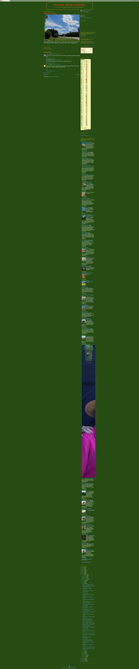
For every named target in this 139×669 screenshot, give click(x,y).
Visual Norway (84, 327)
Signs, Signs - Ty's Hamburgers (88, 633)
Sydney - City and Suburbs (87, 142)
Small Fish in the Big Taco (87, 524)
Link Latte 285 (85, 233)
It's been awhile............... (89, 296)
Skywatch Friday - (51, 13)
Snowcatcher (84, 151)
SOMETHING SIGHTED (86, 266)
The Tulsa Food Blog (86, 198)
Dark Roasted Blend (86, 232)
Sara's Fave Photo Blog (86, 225)
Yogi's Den (84, 173)
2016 (83, 567)
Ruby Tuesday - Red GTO (87, 621)
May (84, 651)
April (84, 652)
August (84, 580)
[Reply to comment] (57, 59)
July (84, 581)
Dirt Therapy (84, 181)
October (84, 577)
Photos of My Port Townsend (87, 483)
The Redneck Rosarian (86, 344)
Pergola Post (84, 593)
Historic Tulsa (84, 548)
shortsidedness (85, 152)
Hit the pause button (90, 257)
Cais (87, 207)
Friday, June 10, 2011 (50, 58)
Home (62, 74)
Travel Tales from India (86, 562)
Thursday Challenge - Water (87, 584)
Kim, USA (48, 64)
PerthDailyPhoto (85, 247)
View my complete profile (86, 17)
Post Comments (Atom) (54, 76)
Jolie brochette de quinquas (87, 500)
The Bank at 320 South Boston (89, 550)
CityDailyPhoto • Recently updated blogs (87, 559)
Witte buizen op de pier (86, 158)
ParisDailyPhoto (85, 534)
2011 (83, 573)
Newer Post (46, 74)
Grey (87, 510)
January (84, 656)
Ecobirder (84, 335)
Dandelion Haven (85, 543)
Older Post (78, 74)
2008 (83, 661)
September (85, 578)
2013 (83, 570)
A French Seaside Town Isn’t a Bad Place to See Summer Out (88, 167)
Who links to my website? (69, 667)
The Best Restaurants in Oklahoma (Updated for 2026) (88, 199)
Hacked (83, 484)
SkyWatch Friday (47, 47)
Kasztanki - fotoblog (86, 318)
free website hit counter (85, 135)
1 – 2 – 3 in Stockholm (86, 328)
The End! (87, 535)
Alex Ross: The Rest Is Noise (87, 240)
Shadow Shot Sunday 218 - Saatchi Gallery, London (90, 526)
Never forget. (88, 274)
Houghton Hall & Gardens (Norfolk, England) (89, 183)
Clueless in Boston (85, 280)
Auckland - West (85, 287)
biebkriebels (84, 191)
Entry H (83, 288)
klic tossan (84, 206)
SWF (47, 69)
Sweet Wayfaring (85, 305)
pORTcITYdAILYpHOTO (86, 516)
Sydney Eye (84, 490)
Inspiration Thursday (85, 312)
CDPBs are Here (90, 43)
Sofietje (87, 192)
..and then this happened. (88, 249)
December (85, 574)
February (84, 655)
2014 (83, 569)
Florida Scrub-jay (89, 336)
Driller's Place (84, 311)
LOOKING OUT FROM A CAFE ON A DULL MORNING (90, 216)
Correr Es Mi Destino (86, 165)
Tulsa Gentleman (69, 5)
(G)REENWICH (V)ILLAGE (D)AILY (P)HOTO (87, 273)
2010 (83, 658)
